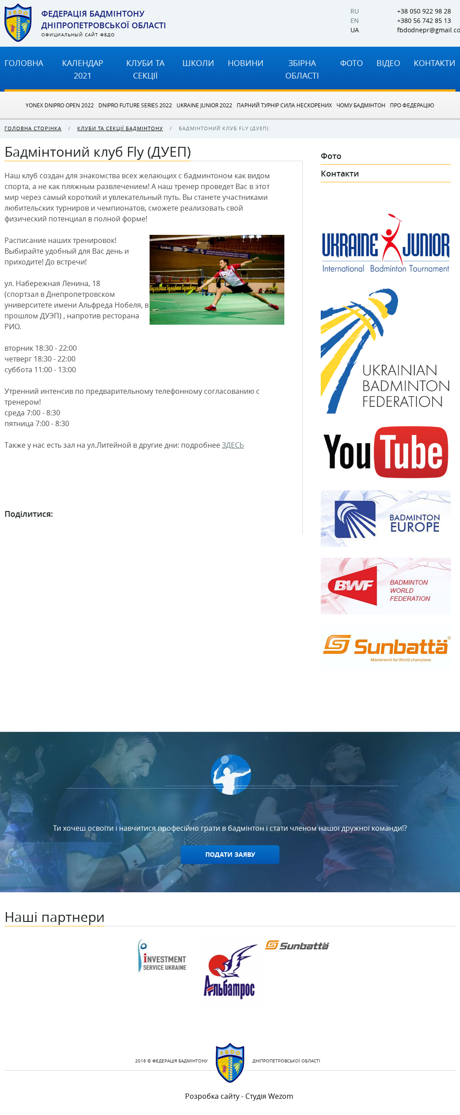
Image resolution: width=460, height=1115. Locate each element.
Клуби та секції (145, 69)
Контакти (435, 62)
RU (354, 11)
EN (354, 20)
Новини (246, 62)
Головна (23, 62)
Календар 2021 (82, 69)
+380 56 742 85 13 (424, 20)
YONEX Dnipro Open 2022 (60, 105)
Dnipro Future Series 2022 (135, 105)
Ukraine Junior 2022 (204, 105)
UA (354, 30)
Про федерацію (412, 105)
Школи (198, 62)
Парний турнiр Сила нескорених (284, 105)
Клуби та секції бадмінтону (120, 128)
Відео (388, 62)
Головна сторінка (33, 128)
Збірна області (302, 69)
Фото (351, 62)
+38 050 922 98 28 (424, 11)
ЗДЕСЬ (233, 445)
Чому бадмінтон (360, 105)
